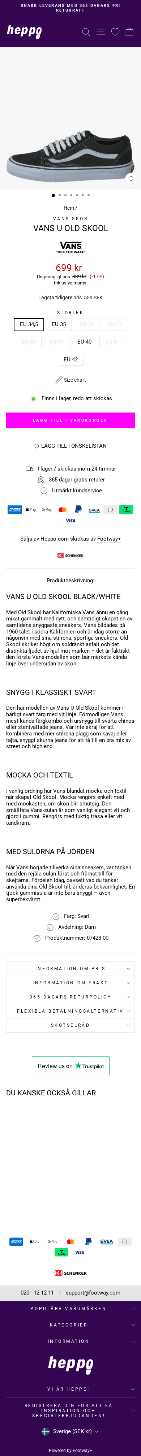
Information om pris (70, 968)
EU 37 (114, 324)
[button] (70, 380)
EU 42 (71, 359)
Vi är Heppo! (68, 1389)
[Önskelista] (115, 31)
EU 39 (57, 342)
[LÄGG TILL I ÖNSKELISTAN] (46, 1116)
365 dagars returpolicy (71, 997)
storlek (70, 312)
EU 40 (84, 342)
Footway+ (109, 539)
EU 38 (29, 342)
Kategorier (68, 1325)
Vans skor (70, 218)
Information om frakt (70, 982)
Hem (69, 208)
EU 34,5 (29, 324)
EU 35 (59, 324)
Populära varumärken (68, 1308)
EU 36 (87, 324)
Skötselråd (70, 1025)
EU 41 (112, 342)
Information (69, 1341)
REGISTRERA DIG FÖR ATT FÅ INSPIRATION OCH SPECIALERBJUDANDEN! (69, 1410)
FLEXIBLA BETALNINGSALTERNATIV (70, 1011)
